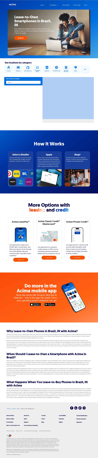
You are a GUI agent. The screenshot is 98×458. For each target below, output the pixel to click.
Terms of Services (10, 431)
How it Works (66, 5)
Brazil (18, 408)
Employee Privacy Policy (45, 431)
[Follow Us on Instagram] (83, 409)
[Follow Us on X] (79, 409)
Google (51, 305)
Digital (61, 422)
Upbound (79, 422)
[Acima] (9, 435)
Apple (36, 305)
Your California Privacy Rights (31, 431)
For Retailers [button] (53, 5)
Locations (8, 408)
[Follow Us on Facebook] (71, 409)
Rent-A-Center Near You (13, 425)
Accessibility (62, 415)
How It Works (10, 415)
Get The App (76, 5)
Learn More (21, 259)
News (25, 419)
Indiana (14, 408)
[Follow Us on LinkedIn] (75, 409)
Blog (42, 422)
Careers (43, 415)
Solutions (61, 419)
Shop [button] (42, 5)
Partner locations (81, 419)
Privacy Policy (19, 431)
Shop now (21, 38)
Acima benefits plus (81, 415)
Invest (43, 419)
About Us (26, 415)
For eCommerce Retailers (31, 425)
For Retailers (9, 422)
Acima (12, 4)
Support (26, 422)
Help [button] (85, 5)
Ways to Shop (10, 419)
